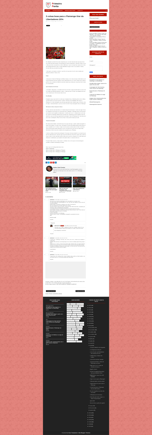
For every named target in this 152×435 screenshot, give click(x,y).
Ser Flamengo (77, 337)
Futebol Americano (71, 322)
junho (91, 341)
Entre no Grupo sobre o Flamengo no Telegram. (55, 150)
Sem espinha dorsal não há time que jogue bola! (51, 189)
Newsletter (69, 333)
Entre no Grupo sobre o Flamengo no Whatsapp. (55, 151)
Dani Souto (57, 225)
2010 (90, 419)
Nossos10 (75, 333)
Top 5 (76, 339)
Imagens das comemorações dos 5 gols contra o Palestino (54, 342)
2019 (90, 314)
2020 (90, 312)
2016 (90, 321)
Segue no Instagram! (50, 148)
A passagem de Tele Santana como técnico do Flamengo (53, 321)
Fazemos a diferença (77, 312)
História (81, 324)
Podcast (77, 335)
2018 (90, 316)
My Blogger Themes (84, 432)
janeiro (92, 410)
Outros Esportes (58, 10)
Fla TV (68, 316)
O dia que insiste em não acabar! (97, 381)
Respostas (53, 222)
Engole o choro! (93, 369)
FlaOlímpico (69, 318)
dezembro (92, 327)
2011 (90, 417)
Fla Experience (80, 314)
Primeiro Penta (70, 337)
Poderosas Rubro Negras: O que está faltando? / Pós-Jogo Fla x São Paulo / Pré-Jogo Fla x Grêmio (98, 34)
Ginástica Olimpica (71, 324)
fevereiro (92, 408)
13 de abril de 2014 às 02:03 (61, 254)
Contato (80, 10)
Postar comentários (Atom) (55, 293)
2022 (90, 307)
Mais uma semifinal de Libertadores (78, 189)
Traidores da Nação (71, 341)
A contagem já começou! (95, 349)
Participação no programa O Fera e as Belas (98, 37)
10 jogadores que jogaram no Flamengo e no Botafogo (53, 308)
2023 (90, 305)
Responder (51, 219)
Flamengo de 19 (77, 318)
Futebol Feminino (80, 322)
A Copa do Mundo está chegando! (97, 347)
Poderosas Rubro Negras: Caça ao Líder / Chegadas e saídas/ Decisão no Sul (98, 40)
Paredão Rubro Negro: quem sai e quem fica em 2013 (54, 315)
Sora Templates (72, 432)
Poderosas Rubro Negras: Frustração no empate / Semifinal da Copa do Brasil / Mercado (98, 43)
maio (91, 343)
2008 (90, 424)
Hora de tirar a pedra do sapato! (97, 403)
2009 (90, 421)
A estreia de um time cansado (96, 359)
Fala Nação (69, 312)
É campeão (79, 341)
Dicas (79, 308)
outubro (92, 332)
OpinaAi (79, 333)
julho (91, 338)
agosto (92, 336)
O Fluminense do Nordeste (96, 394)
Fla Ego (74, 314)
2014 (90, 325)
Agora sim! (92, 400)
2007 (90, 426)
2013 (90, 412)
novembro (92, 329)
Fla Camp (69, 314)
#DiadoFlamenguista (95, 102)
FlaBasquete (73, 316)
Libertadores (60, 21)
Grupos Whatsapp (70, 10)
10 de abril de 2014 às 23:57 (61, 199)
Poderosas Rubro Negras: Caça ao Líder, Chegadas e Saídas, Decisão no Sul (98, 47)
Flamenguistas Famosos (96, 104)
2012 (90, 415)
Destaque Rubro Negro (71, 308)
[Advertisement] (85, 4)
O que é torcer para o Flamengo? (97, 379)
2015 (90, 323)
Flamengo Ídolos (70, 320)
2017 (90, 318)
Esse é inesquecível (76, 310)
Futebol (48, 10)
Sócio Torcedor (70, 339)
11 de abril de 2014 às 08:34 (70, 225)
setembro (92, 334)
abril (91, 345)
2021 (90, 309)
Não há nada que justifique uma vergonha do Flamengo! (65, 189)
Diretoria (69, 310)
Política (81, 335)
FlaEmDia (80, 316)
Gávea (77, 324)
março (91, 405)
